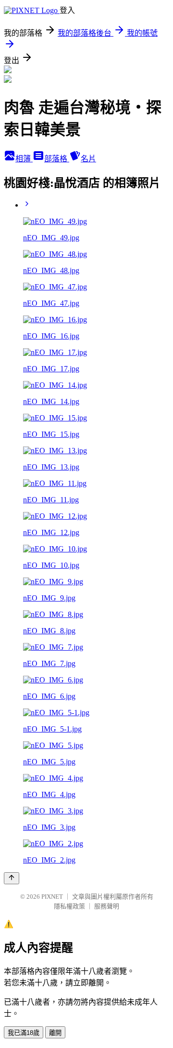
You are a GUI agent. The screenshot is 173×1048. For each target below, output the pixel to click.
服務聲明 (106, 906)
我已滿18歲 (23, 1032)
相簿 (24, 159)
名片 (88, 159)
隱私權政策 (69, 906)
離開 (55, 1032)
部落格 (56, 159)
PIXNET (52, 896)
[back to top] (11, 878)
